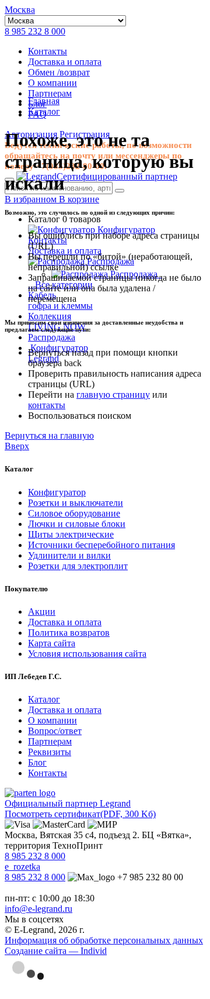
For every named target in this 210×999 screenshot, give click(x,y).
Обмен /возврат (59, 72)
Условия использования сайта (87, 654)
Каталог (44, 699)
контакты (46, 405)
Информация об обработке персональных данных (104, 940)
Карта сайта (51, 643)
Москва (20, 10)
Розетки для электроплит (78, 566)
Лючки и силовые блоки (76, 524)
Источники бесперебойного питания (101, 545)
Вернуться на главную (49, 435)
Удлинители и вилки (69, 555)
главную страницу (113, 394)
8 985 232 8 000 (35, 31)
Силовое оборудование (74, 513)
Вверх (17, 446)
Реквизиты (49, 752)
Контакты (47, 51)
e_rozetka (22, 866)
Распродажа (51, 337)
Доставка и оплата (65, 62)
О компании (52, 83)
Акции (41, 611)
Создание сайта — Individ (56, 951)
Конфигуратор (125, 230)
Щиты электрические (71, 534)
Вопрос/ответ (55, 731)
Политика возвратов (69, 633)
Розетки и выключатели (75, 503)
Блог (37, 762)
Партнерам (50, 93)
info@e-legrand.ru (38, 909)
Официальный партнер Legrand (68, 803)
